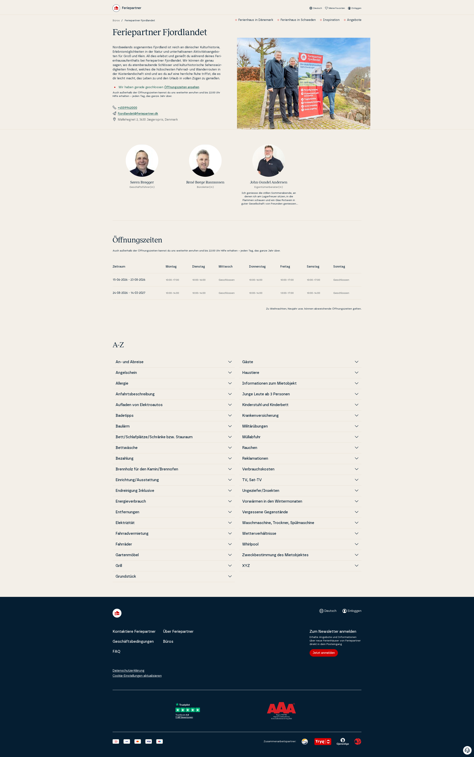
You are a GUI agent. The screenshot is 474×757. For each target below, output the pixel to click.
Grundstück (126, 576)
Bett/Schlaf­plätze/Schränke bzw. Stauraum (154, 437)
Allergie (122, 383)
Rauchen (249, 448)
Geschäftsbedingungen (133, 641)
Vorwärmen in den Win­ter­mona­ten (272, 501)
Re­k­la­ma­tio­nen (255, 458)
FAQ (116, 651)
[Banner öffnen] (467, 750)
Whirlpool (250, 544)
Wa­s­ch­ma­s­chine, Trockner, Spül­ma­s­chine (278, 523)
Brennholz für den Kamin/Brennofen (147, 469)
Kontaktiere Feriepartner (134, 631)
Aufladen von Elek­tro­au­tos (139, 405)
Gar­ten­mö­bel (127, 555)
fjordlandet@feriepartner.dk (138, 113)
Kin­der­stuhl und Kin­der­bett (265, 405)
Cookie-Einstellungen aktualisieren (137, 675)
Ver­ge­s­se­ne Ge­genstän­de (265, 512)
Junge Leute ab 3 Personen (266, 394)
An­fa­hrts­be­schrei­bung (135, 394)
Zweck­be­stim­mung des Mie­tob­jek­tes (275, 555)
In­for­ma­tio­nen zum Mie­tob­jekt (269, 383)
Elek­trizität (125, 523)
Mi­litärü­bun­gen (255, 426)
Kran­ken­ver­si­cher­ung (260, 416)
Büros (116, 20)
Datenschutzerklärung (128, 670)
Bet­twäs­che (127, 448)
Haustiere (250, 373)
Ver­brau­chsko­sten (258, 469)
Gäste (247, 362)
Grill (119, 566)
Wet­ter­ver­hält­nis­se (259, 533)
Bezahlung (124, 458)
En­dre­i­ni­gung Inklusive (135, 491)
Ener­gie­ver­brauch (131, 501)
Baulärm (123, 426)
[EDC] (305, 741)
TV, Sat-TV (252, 480)
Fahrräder (124, 544)
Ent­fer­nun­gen (127, 512)
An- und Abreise (129, 362)
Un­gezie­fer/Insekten (260, 491)
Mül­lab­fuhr (251, 437)
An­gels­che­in (126, 373)
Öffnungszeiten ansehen (181, 87)
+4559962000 (127, 107)
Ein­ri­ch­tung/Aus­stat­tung (137, 480)
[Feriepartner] (127, 8)
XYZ (246, 566)
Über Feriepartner (178, 631)
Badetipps (124, 416)
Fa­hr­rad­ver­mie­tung (132, 533)
